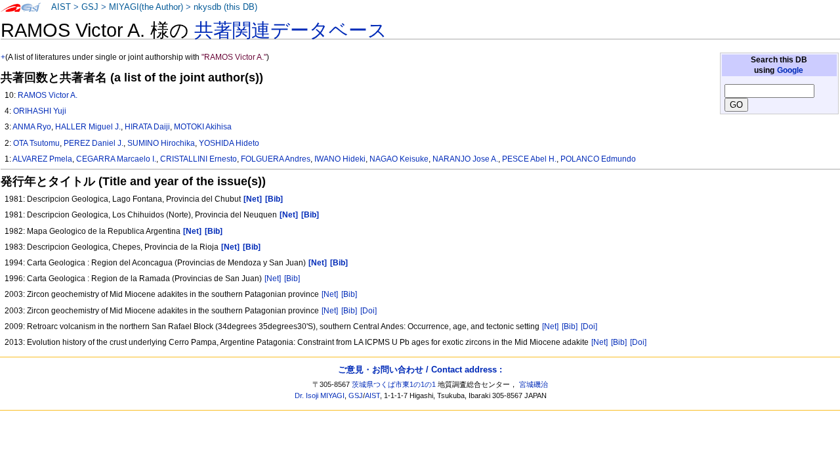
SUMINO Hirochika (161, 143)
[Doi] (368, 310)
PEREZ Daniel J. (93, 143)
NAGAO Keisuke (399, 159)
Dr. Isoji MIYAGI (320, 395)
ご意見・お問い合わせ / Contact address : (420, 369)
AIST (61, 7)
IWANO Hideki (340, 159)
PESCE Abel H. (529, 159)
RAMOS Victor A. (47, 95)
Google (790, 70)
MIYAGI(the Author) (146, 7)
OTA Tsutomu (36, 143)
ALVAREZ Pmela (42, 159)
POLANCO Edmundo (598, 159)
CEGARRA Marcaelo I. (116, 159)
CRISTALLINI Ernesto (198, 159)
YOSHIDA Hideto (229, 143)
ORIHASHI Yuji (39, 111)
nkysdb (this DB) (225, 7)
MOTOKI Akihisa (203, 126)
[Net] (272, 278)
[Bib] (292, 278)
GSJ (89, 7)
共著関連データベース (290, 30)
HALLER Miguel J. (88, 126)
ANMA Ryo (31, 126)
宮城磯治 (533, 384)
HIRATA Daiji (147, 126)
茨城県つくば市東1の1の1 (394, 384)
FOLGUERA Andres (275, 159)
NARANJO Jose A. (465, 159)
